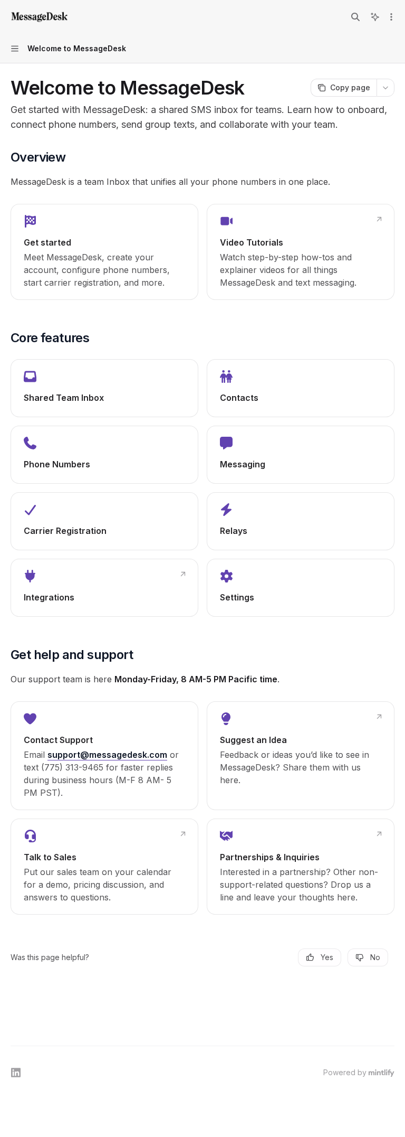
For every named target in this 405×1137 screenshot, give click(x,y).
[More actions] (391, 17)
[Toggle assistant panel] (375, 17)
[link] (104, 252)
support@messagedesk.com (107, 754)
